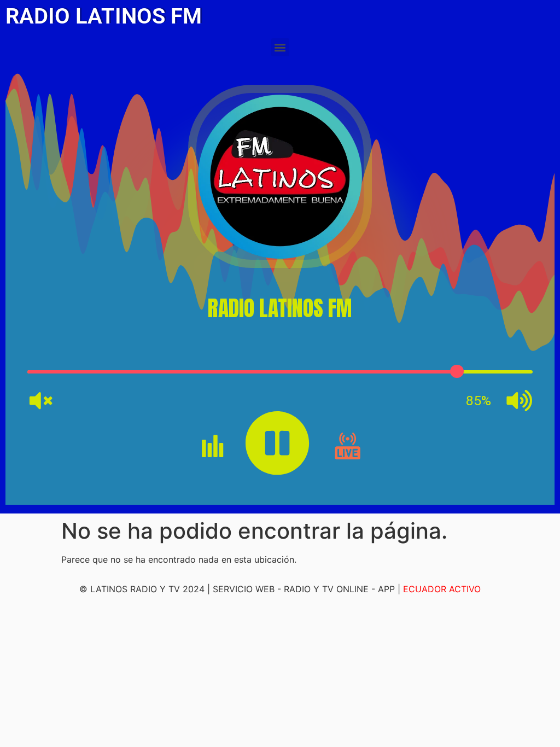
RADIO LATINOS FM (103, 16)
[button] (280, 47)
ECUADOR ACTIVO (442, 588)
